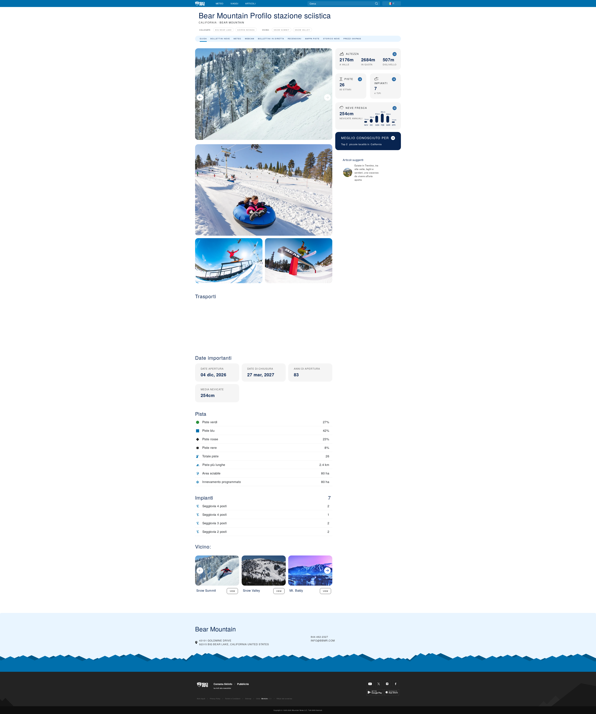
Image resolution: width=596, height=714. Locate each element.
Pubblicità (243, 684)
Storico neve (331, 38)
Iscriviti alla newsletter (222, 688)
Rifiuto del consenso (284, 698)
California (376, 144)
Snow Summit (281, 30)
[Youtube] (370, 683)
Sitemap (248, 698)
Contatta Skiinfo (223, 684)
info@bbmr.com (323, 640)
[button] (263, 324)
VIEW (232, 591)
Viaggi (234, 3)
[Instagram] (387, 683)
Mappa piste (312, 38)
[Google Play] (375, 692)
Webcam (249, 38)
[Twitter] (378, 683)
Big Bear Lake (223, 30)
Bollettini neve (220, 38)
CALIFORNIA (208, 22)
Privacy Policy (215, 698)
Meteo (220, 3)
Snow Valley (302, 30)
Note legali (201, 698)
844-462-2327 (319, 637)
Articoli (250, 3)
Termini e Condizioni (232, 698)
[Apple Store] (391, 692)
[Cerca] (376, 3)
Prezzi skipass (352, 38)
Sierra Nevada (246, 30)
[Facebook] (395, 683)
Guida (203, 38)
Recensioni (294, 38)
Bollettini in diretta (271, 38)
